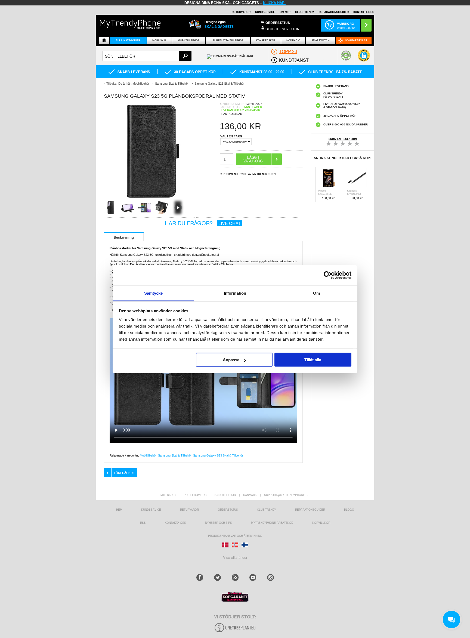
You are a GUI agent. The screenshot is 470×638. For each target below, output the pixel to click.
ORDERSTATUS (277, 22)
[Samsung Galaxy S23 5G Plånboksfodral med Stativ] (153, 199)
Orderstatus (228, 509)
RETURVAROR (241, 12)
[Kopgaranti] (235, 600)
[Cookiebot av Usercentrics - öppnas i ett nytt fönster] (327, 275)
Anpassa (231, 359)
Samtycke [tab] (153, 293)
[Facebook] (199, 577)
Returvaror (189, 509)
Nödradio (293, 40)
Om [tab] (316, 293)
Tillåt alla (312, 359)
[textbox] (146, 56)
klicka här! (274, 3)
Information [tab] (235, 293)
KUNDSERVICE (265, 12)
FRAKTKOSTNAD (231, 113)
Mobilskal (159, 40)
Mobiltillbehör (189, 40)
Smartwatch (320, 40)
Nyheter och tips (218, 523)
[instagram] (270, 577)
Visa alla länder (235, 557)
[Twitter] (217, 577)
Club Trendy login (282, 28)
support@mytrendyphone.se (287, 495)
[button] (364, 58)
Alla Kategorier (128, 40)
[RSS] (235, 577)
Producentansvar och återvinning (235, 536)
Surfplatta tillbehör (228, 40)
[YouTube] (252, 577)
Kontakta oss (175, 523)
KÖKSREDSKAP (265, 40)
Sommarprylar (356, 40)
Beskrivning (124, 237)
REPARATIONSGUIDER (334, 12)
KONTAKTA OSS (363, 12)
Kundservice (151, 509)
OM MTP (285, 12)
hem (119, 509)
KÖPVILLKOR (321, 523)
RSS (143, 523)
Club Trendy (304, 12)
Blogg (349, 509)
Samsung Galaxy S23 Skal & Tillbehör (218, 455)
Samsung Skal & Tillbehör (174, 455)
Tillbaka (111, 83)
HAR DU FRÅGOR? (203, 223)
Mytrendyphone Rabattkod (272, 523)
